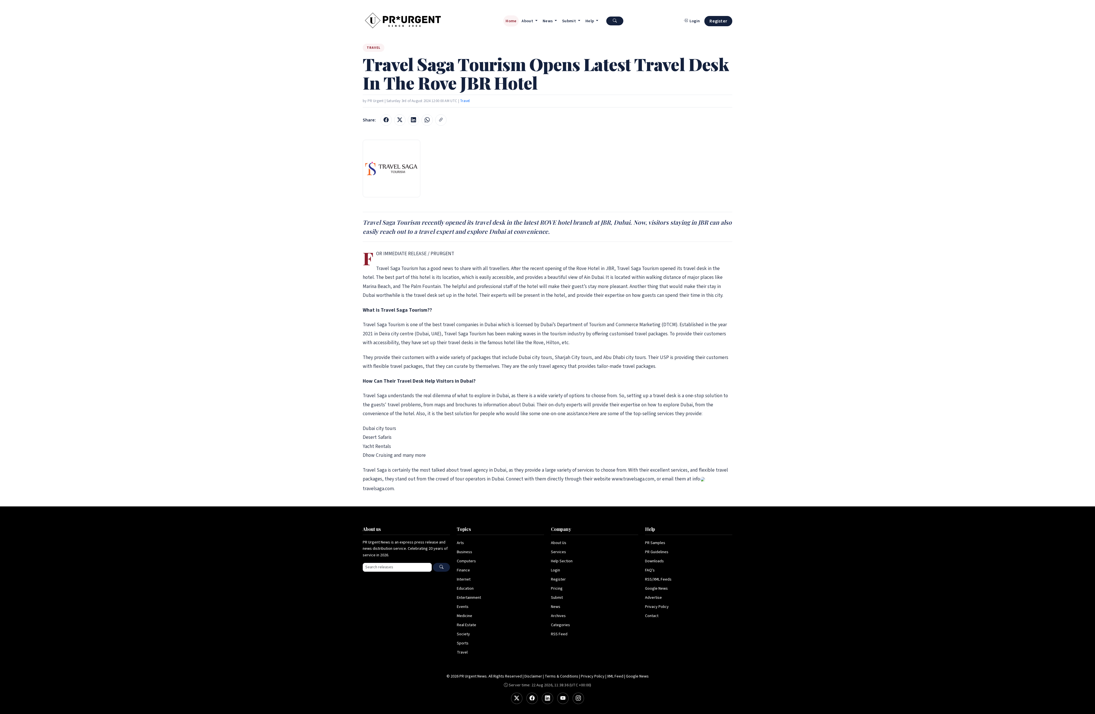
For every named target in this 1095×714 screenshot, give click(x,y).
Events (463, 607)
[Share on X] (399, 120)
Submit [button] (569, 21)
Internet (464, 579)
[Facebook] (532, 698)
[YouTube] (563, 698)
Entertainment (469, 598)
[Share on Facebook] (386, 120)
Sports (463, 643)
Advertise (653, 598)
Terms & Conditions (561, 676)
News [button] (548, 21)
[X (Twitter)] (516, 698)
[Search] (441, 567)
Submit (557, 598)
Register (718, 21)
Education (465, 588)
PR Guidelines (656, 552)
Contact (651, 616)
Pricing (557, 588)
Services (558, 552)
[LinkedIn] (547, 698)
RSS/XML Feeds (658, 579)
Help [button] (590, 21)
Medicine (464, 616)
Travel (465, 101)
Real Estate (466, 625)
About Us (558, 543)
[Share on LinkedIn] (413, 120)
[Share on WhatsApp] (427, 120)
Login (555, 570)
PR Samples (655, 543)
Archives (558, 616)
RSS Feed (559, 634)
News (555, 607)
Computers (466, 561)
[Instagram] (578, 698)
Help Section (562, 561)
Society (463, 634)
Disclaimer (533, 676)
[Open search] (614, 21)
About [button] (528, 21)
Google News (656, 588)
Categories (560, 625)
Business (464, 552)
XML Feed (615, 676)
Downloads (654, 561)
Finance (463, 570)
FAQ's (650, 570)
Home (511, 21)
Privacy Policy (657, 607)
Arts (460, 543)
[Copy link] (441, 120)
